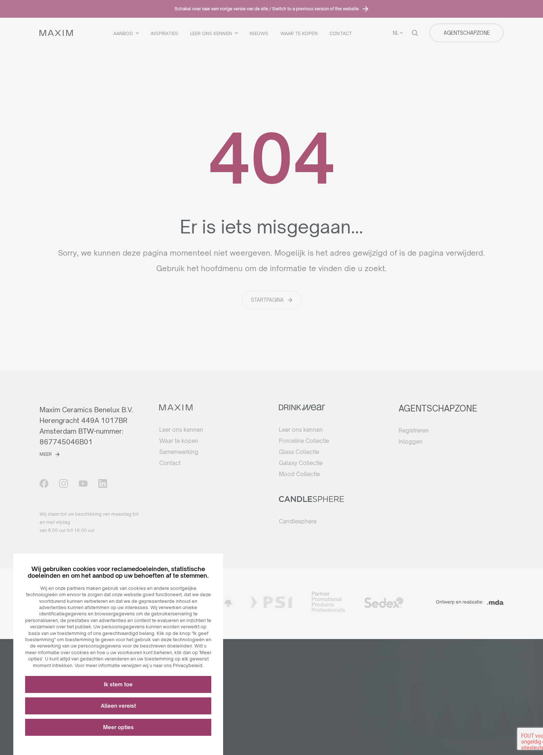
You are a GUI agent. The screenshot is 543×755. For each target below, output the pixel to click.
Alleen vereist (118, 706)
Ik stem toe (118, 684)
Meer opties (118, 727)
